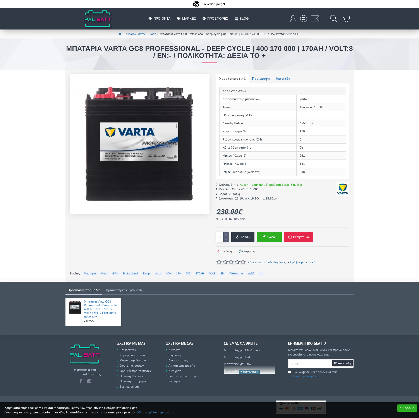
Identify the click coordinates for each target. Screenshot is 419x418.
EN (222, 273)
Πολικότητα (236, 273)
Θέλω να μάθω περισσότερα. (156, 412)
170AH (200, 273)
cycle (158, 273)
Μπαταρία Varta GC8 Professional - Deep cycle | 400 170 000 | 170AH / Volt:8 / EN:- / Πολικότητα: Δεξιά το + (101, 309)
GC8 (115, 273)
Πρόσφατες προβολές (84, 290)
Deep (146, 273)
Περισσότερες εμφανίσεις (124, 290)
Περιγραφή (261, 79)
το (260, 273)
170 (178, 273)
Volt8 (212, 273)
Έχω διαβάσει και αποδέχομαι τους (314, 374)
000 (188, 273)
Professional (130, 273)
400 (168, 273)
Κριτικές (283, 79)
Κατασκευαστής (135, 34)
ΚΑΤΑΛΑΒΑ (407, 408)
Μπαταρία (90, 273)
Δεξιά (251, 273)
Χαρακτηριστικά (232, 79)
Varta (152, 34)
